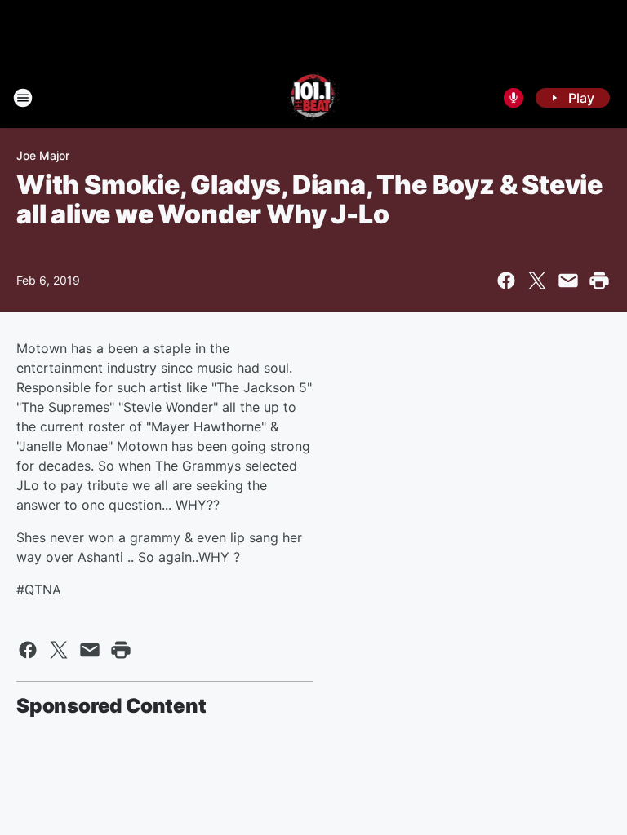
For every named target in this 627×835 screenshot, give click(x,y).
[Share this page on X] (537, 280)
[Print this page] (599, 280)
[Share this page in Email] (568, 280)
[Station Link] (313, 98)
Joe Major (42, 155)
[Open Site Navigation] (23, 98)
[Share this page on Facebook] (506, 280)
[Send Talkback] (513, 98)
